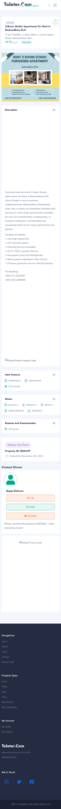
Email (32, 507)
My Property (7, 732)
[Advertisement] (30, 154)
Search (5, 646)
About (4, 652)
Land (4, 692)
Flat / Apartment (9, 707)
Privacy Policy (8, 662)
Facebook (31, 516)
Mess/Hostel (7, 702)
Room (4, 681)
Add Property (32, 5)
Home (4, 641)
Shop (4, 697)
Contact (5, 657)
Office (4, 686)
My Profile (6, 726)
